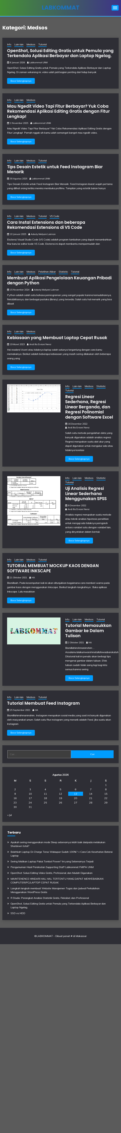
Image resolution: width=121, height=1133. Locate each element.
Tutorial (42, 44)
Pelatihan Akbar (47, 271)
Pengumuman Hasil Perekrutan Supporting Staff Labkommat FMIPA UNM (52, 867)
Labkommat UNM (38, 62)
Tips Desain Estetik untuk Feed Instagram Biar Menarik (55, 169)
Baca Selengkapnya (21, 80)
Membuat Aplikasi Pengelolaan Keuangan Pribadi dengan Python (59, 280)
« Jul (9, 815)
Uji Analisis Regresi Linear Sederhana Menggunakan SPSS (86, 494)
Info (9, 44)
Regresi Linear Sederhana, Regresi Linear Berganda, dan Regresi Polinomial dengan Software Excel (89, 407)
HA (33, 577)
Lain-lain (18, 44)
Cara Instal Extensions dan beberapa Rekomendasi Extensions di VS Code (46, 225)
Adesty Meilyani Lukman (43, 234)
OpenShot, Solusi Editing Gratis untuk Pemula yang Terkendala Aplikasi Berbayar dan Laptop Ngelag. (60, 53)
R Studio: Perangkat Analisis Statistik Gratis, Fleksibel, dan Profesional (50, 897)
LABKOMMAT (60, 7)
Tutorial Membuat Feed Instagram (43, 703)
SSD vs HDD (18, 913)
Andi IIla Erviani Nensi (40, 344)
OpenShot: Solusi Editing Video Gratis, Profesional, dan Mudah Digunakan (51, 872)
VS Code (54, 216)
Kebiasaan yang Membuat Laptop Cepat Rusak (57, 338)
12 (60, 793)
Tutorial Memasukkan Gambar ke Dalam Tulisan (88, 631)
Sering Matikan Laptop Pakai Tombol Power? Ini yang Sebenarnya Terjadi (52, 861)
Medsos (30, 44)
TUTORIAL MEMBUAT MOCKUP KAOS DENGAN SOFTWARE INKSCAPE (53, 568)
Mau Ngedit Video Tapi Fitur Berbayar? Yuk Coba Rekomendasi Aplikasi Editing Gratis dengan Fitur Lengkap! (58, 111)
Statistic (63, 271)
